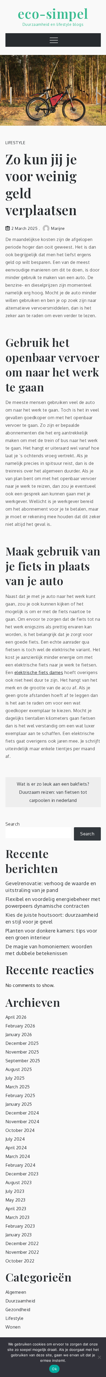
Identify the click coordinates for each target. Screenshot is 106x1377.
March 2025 (17, 1086)
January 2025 (18, 1104)
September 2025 (22, 1060)
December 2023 (22, 1174)
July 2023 (14, 1191)
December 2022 (22, 1243)
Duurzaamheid (20, 1301)
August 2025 (18, 1069)
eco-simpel (53, 13)
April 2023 (15, 1208)
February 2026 (20, 1026)
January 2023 (18, 1234)
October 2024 (20, 1130)
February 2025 (20, 1095)
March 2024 (17, 1156)
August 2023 (18, 1182)
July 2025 (15, 1078)
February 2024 (20, 1165)
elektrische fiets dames (38, 672)
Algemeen (15, 1292)
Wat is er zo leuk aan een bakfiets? (53, 784)
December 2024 (22, 1113)
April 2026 (16, 1017)
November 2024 (22, 1121)
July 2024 (15, 1139)
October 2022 (20, 1261)
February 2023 (20, 1226)
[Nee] (99, 1357)
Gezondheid (17, 1309)
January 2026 (18, 1034)
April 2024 (16, 1147)
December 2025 (22, 1043)
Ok (54, 1369)
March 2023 (17, 1217)
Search (12, 824)
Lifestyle (15, 142)
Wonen (13, 1327)
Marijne (58, 228)
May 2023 (15, 1200)
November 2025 (22, 1052)
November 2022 (22, 1252)
